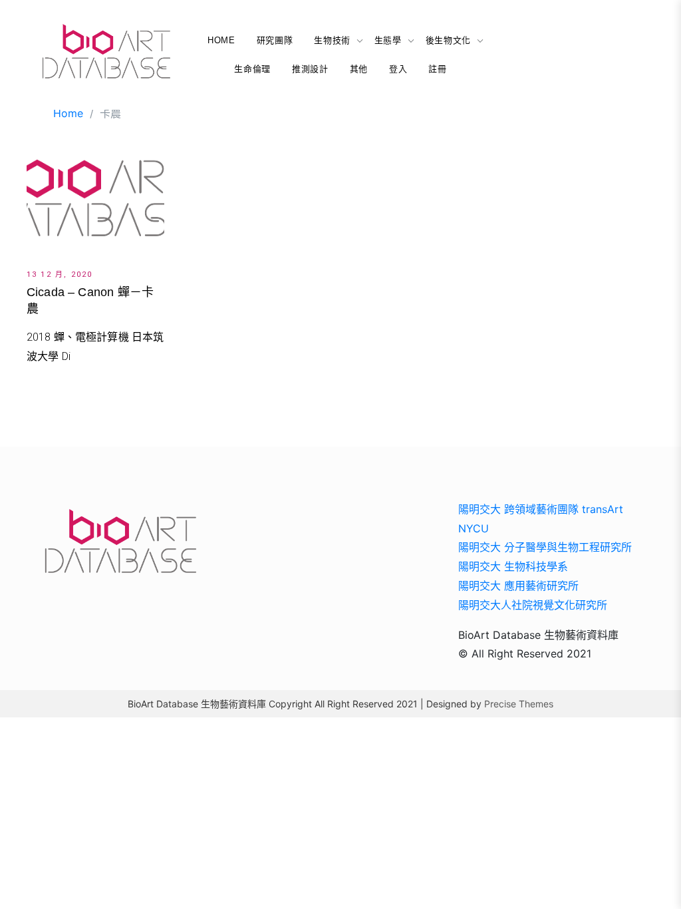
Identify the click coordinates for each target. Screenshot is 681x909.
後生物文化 (448, 40)
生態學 (388, 40)
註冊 (437, 69)
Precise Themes (518, 703)
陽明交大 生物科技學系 (513, 566)
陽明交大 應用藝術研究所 (518, 585)
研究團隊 (275, 40)
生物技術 (332, 40)
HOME (221, 40)
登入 (398, 69)
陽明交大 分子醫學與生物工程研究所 (545, 547)
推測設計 (310, 69)
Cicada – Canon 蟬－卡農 (90, 300)
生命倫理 (252, 69)
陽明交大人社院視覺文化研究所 (532, 605)
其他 (359, 69)
